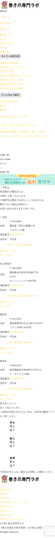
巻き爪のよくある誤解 (11, 88)
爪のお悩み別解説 (10, 95)
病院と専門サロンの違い (12, 84)
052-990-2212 (16, 285)
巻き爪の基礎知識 (10, 56)
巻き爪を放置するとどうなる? (15, 75)
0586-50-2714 (16, 234)
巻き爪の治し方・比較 (11, 80)
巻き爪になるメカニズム (12, 67)
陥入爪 (3, 105)
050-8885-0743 (17, 378)
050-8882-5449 (17, 332)
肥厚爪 (3, 110)
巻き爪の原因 (7, 71)
